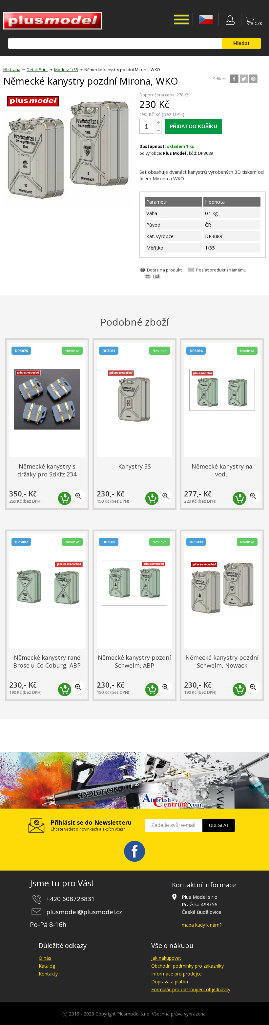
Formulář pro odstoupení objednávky (190, 989)
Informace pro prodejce (176, 974)
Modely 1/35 (66, 69)
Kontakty (48, 974)
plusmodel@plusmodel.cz (84, 912)
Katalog (47, 966)
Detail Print (37, 69)
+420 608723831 (70, 898)
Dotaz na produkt (164, 270)
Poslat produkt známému (221, 270)
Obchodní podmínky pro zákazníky (187, 966)
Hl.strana (11, 69)
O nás (45, 958)
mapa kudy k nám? (201, 925)
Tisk (156, 276)
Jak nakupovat (166, 958)
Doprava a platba (169, 981)
